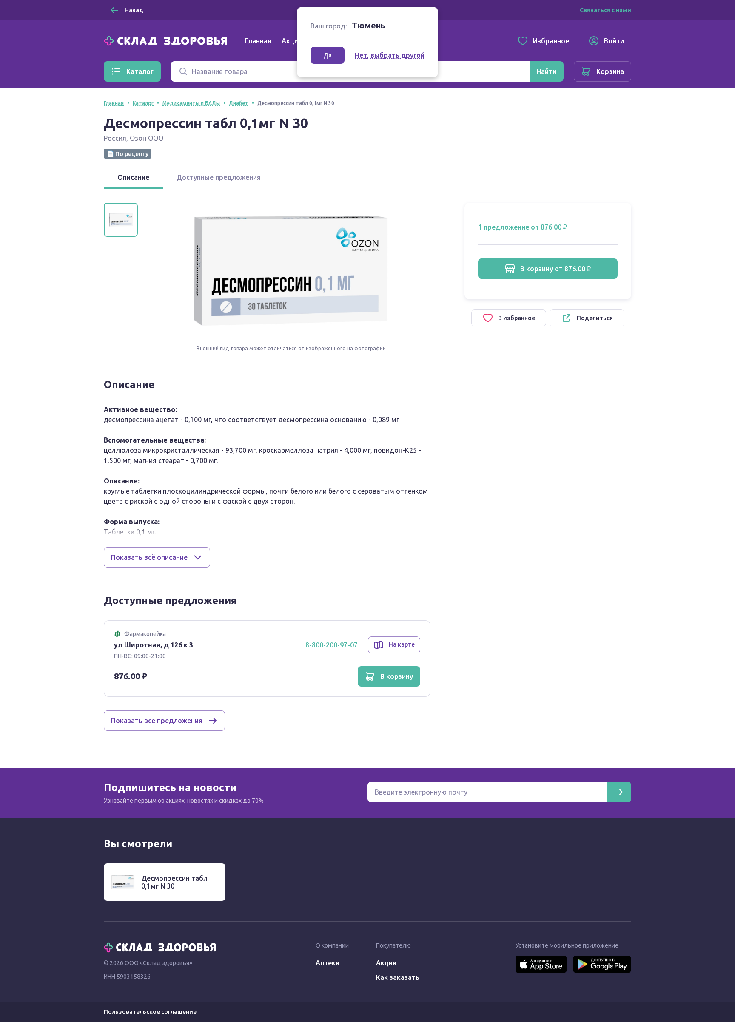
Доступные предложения (219, 177)
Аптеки (327, 963)
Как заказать (397, 977)
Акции (292, 41)
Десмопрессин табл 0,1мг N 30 (174, 882)
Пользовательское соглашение (150, 1011)
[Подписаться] (619, 792)
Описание (133, 177)
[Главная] (167, 40)
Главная (258, 41)
